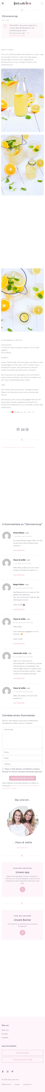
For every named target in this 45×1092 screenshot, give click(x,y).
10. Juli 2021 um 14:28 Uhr (23, 588)
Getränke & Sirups (28, 447)
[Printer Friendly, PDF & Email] (22, 429)
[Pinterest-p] (12, 1072)
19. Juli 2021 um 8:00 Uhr (23, 691)
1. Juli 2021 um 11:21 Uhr (22, 563)
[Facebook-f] (3, 1072)
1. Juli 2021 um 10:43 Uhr (22, 536)
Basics (17, 447)
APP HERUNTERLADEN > (19, 34)
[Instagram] (8, 1072)
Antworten (18, 550)
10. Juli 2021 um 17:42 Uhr (23, 657)
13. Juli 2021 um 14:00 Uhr (23, 622)
